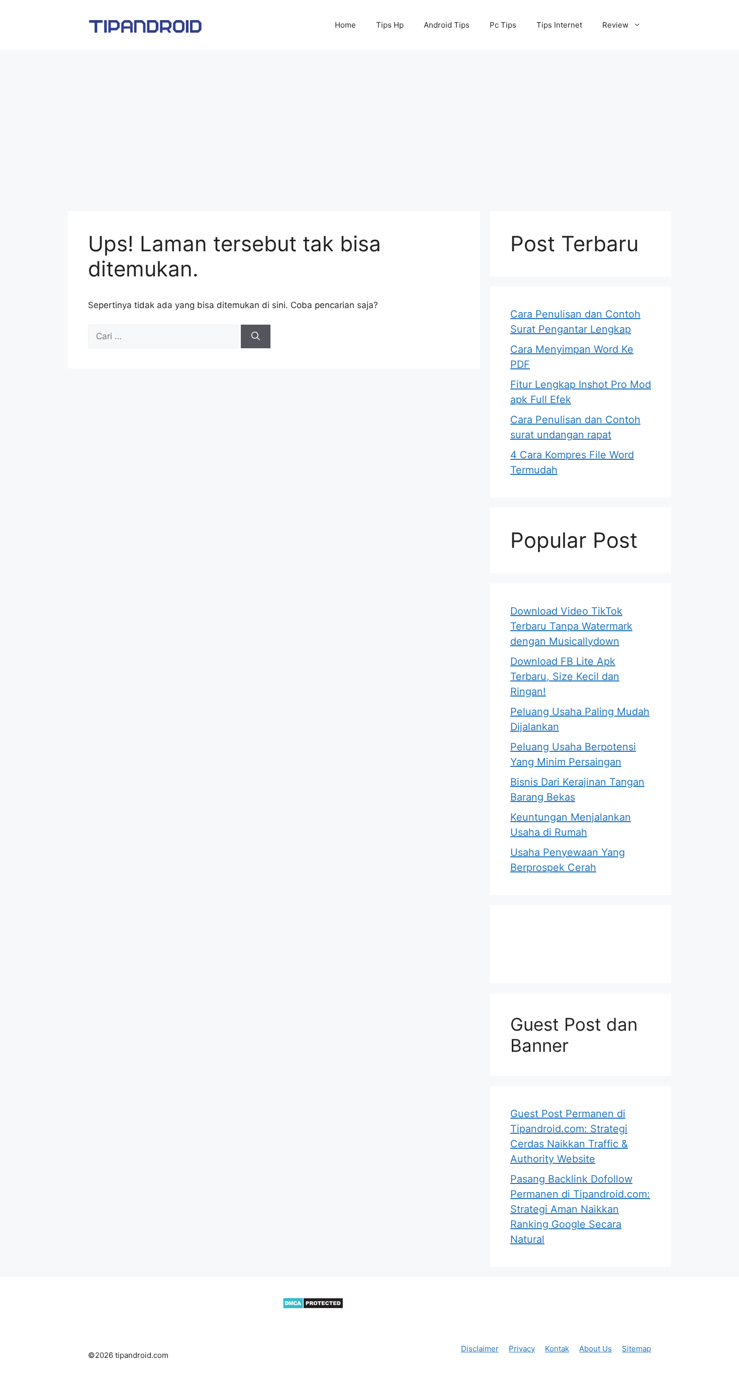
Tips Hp (390, 25)
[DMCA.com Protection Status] (313, 1306)
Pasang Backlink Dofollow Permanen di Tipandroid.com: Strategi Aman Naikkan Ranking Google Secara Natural (580, 1209)
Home (345, 25)
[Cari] (255, 337)
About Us (595, 1348)
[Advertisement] (369, 125)
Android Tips (447, 25)
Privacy (522, 1348)
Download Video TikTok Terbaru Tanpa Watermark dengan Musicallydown (571, 626)
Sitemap (636, 1348)
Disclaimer (480, 1348)
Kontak (557, 1348)
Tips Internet (559, 25)
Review (615, 25)
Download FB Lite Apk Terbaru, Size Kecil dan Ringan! (564, 676)
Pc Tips (503, 25)
